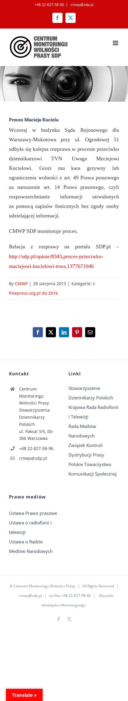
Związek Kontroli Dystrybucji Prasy (86, 450)
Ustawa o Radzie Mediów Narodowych (31, 546)
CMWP (21, 283)
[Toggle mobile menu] (116, 43)
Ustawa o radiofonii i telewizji (30, 527)
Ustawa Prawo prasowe (33, 513)
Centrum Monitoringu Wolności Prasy (44, 586)
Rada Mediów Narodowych (82, 431)
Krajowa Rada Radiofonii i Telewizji (93, 412)
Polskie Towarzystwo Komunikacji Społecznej (92, 469)
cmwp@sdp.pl (81, 4)
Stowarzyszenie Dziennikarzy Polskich (90, 393)
